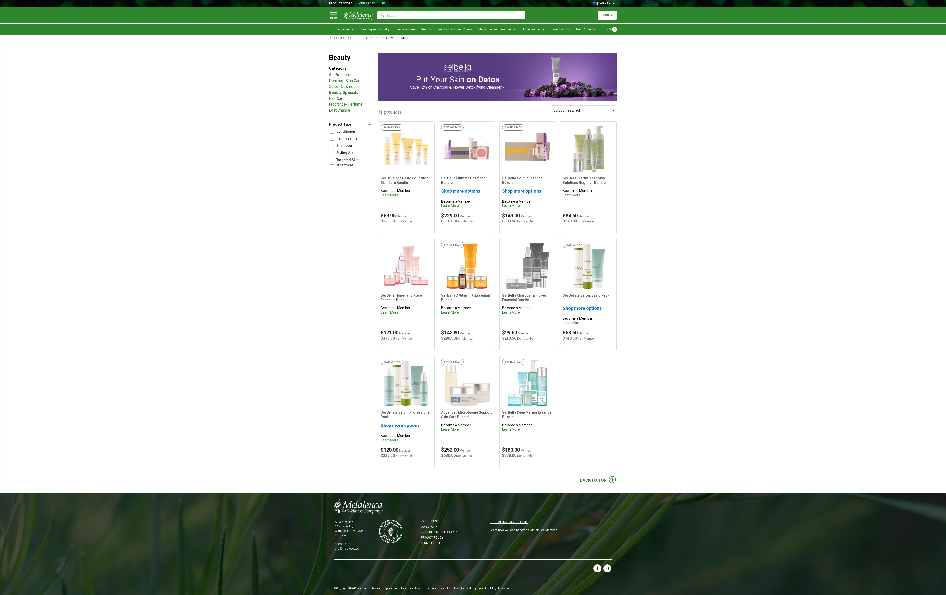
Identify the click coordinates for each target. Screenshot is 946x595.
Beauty (426, 29)
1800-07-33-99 (344, 544)
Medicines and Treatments (496, 29)
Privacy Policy (432, 537)
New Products (585, 29)
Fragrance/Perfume (346, 104)
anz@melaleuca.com (348, 548)
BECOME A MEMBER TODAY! (509, 522)
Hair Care (337, 98)
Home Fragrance (533, 29)
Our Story (367, 3)
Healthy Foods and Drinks (454, 29)
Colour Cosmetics (344, 86)
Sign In (607, 15)
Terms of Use (431, 543)
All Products (339, 74)
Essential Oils (560, 29)
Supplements (344, 29)
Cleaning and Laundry (374, 29)
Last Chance (339, 110)
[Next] (614, 29)
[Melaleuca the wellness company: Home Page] (358, 15)
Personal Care (405, 29)
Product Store (340, 3)
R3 (383, 3)
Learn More (389, 195)
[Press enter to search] (382, 15)
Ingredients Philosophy (439, 532)
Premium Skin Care (345, 80)
